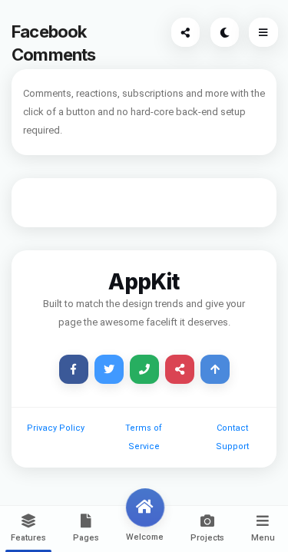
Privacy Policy (55, 428)
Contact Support (232, 437)
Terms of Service (143, 437)
